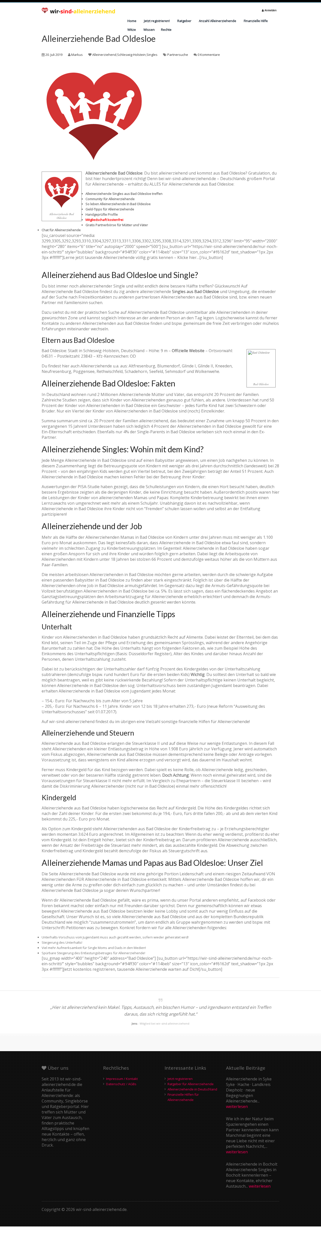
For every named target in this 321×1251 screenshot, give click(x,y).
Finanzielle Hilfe (256, 21)
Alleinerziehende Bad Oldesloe (99, 38)
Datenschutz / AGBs (121, 1084)
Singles (151, 54)
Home (131, 21)
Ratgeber (184, 21)
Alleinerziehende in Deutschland (192, 1089)
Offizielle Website (188, 350)
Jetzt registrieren (180, 1078)
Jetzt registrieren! (157, 21)
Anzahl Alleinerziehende (217, 21)
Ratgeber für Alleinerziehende (191, 1084)
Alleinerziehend (104, 54)
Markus (77, 54)
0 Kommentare (209, 54)
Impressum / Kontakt (122, 1078)
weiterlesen (237, 1106)
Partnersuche (177, 54)
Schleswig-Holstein (131, 54)
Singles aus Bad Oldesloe (195, 291)
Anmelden (270, 10)
